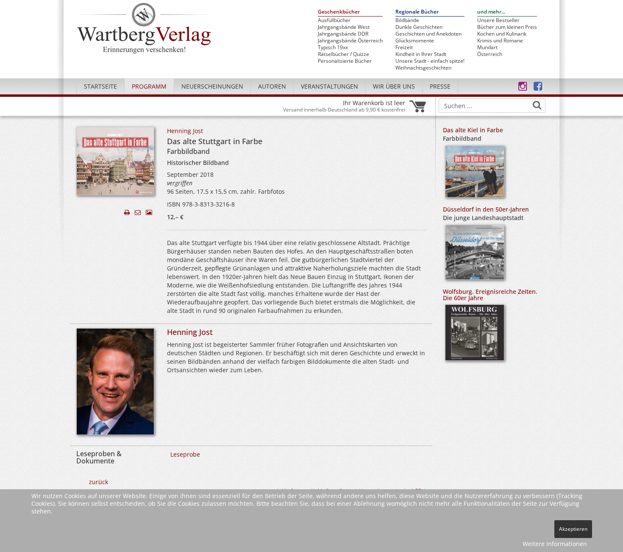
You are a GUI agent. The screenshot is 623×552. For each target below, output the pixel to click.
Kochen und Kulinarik (501, 34)
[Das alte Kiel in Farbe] (474, 174)
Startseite (100, 86)
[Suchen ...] (537, 105)
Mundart (487, 47)
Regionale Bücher (417, 12)
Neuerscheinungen (212, 86)
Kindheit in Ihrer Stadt (420, 54)
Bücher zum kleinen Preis (507, 27)
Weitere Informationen (555, 544)
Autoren (272, 86)
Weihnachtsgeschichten (423, 68)
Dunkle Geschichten (418, 27)
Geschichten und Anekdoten (428, 34)
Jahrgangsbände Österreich (350, 41)
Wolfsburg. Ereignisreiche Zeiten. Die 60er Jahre (490, 294)
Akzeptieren (573, 528)
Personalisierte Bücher (345, 61)
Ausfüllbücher (334, 20)
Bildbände (407, 20)
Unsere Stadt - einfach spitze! (429, 61)
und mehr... (491, 12)
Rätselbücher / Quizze (343, 54)
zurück (98, 482)
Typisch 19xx (333, 47)
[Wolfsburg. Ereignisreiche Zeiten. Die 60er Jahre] (474, 336)
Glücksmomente (414, 41)
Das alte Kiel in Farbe (473, 130)
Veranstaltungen (329, 86)
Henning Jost (185, 131)
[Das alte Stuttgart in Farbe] (115, 163)
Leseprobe (185, 454)
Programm (149, 86)
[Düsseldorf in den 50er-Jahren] (474, 255)
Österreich (489, 54)
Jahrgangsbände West (344, 27)
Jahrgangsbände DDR (343, 34)
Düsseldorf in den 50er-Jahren (486, 209)
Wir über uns (394, 86)
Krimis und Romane (500, 41)
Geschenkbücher (339, 12)
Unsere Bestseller (498, 20)
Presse (440, 86)
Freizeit (404, 47)
